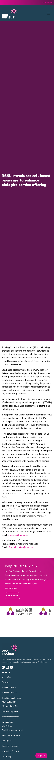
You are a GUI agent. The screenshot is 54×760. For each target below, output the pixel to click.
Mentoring (6, 756)
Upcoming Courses (10, 751)
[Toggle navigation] (48, 13)
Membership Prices (11, 711)
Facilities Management (12, 730)
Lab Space (7, 740)
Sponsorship (7, 722)
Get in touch (12, 595)
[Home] (9, 13)
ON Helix (6, 677)
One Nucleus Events (11, 698)
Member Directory (10, 716)
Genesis (5, 682)
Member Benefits (10, 706)
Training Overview (10, 746)
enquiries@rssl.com (17, 535)
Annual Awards (9, 687)
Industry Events (9, 692)
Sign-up (41, 755)
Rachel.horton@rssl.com (21, 547)
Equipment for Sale (11, 735)
